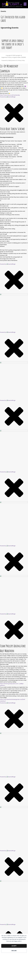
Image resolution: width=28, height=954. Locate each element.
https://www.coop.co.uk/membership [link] (10, 95)
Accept (14, 946)
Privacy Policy (21, 60)
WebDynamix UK (12, 60)
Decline (14, 950)
